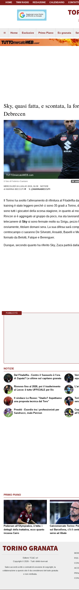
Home (9, 2)
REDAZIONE (39, 2)
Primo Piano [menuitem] (45, 32)
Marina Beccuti (15, 189)
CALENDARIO (56, 2)
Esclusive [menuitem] (28, 32)
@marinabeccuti (40, 189)
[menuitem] (4, 33)
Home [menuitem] (14, 32)
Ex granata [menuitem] (64, 32)
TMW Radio (22, 2)
